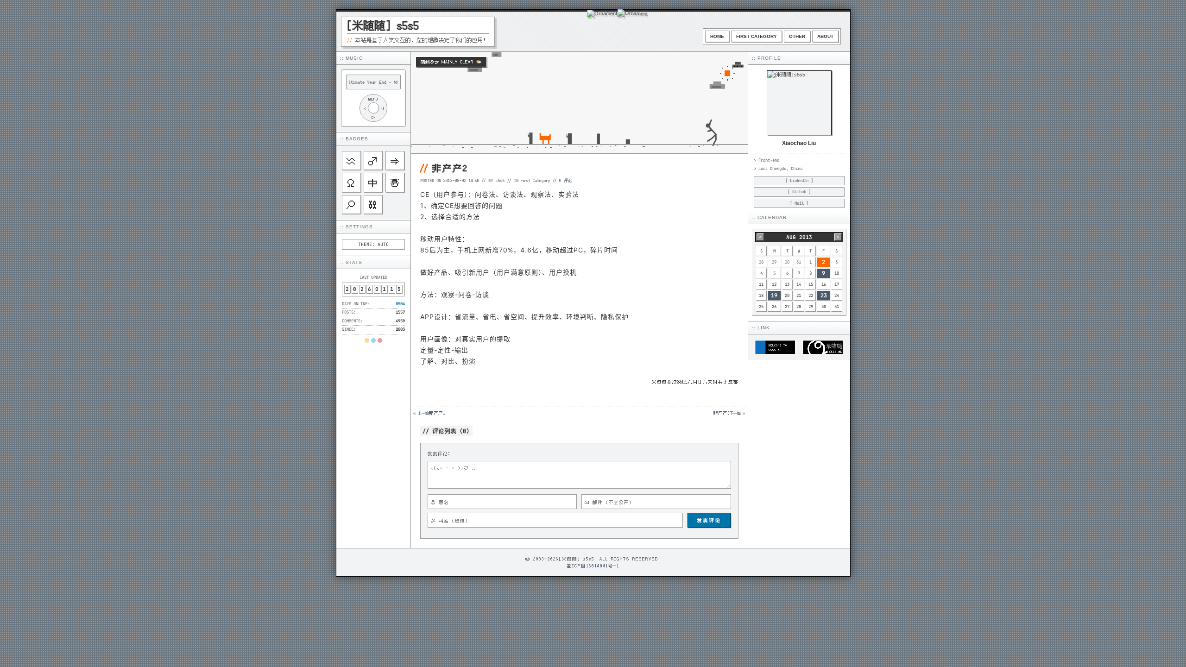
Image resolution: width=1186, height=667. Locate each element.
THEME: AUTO (373, 244)
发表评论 (709, 520)
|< (364, 108)
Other (797, 36)
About (825, 36)
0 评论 (565, 180)
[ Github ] (799, 192)
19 (774, 295)
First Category (756, 36)
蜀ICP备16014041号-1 (593, 565)
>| (383, 108)
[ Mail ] (799, 203)
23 (823, 295)
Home (717, 36)
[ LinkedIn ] (799, 180)
